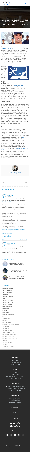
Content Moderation (7, 296)
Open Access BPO (11, 195)
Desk (23, 137)
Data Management (7, 306)
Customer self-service (8, 302)
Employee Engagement (8, 314)
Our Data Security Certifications (15, 376)
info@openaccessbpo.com (16, 386)
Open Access (5, 328)
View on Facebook (23, 239)
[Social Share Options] (3, 239)
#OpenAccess (11, 211)
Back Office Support (7, 288)
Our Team (15, 372)
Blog (15, 411)
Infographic (5, 320)
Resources (15, 408)
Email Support (5, 312)
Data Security (5, 308)
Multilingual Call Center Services (10, 324)
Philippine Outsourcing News (9, 338)
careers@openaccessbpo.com (16, 388)
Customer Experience (7, 300)
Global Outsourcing (7, 318)
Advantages (15, 396)
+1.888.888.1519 (16, 390)
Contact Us (15, 383)
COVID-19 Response (15, 378)
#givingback (12, 235)
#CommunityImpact (6, 235)
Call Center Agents (7, 290)
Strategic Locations (15, 402)
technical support (6, 48)
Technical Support (7, 342)
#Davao (10, 206)
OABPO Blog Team (6, 25)
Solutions (4, 340)
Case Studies (5, 294)
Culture (4, 298)
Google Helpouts (18, 85)
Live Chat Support (6, 322)
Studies (15, 413)
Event (3, 316)
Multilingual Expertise (15, 399)
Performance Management (9, 334)
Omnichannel (5, 326)
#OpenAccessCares (6, 233)
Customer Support (7, 304)
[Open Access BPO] (15, 424)
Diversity (4, 310)
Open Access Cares (7, 330)
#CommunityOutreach (6, 236)
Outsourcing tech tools (8, 332)
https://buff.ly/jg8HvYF (6, 201)
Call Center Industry (7, 292)
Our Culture (15, 374)
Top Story (4, 344)
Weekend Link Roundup (8, 346)
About (15, 369)
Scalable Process (15, 400)
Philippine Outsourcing (8, 336)
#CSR (11, 233)
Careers (15, 418)
